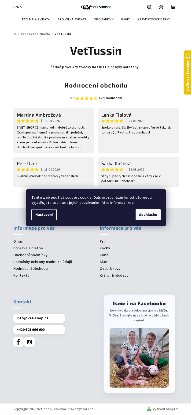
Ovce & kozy (110, 268)
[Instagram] (29, 342)
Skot (104, 261)
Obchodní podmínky (30, 255)
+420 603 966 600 (31, 329)
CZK (16, 7)
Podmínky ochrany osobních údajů (42, 261)
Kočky (105, 248)
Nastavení (44, 214)
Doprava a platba (28, 248)
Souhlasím (148, 214)
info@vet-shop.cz (32, 318)
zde (130, 202)
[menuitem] (36, 19)
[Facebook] (18, 342)
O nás (18, 241)
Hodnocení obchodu (95, 85)
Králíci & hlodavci (114, 275)
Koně (104, 255)
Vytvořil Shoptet (166, 409)
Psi (102, 241)
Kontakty (21, 275)
